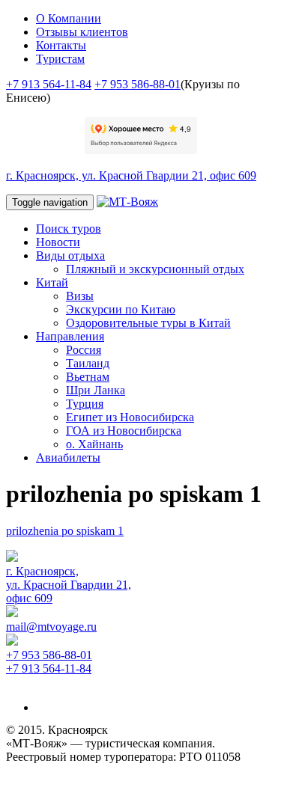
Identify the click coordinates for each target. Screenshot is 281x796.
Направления (70, 336)
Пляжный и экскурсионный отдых (155, 269)
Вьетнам (87, 376)
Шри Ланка (95, 390)
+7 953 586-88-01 (137, 84)
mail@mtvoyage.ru (51, 626)
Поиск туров (68, 228)
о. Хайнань (94, 444)
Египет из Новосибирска (130, 417)
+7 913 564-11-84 (48, 84)
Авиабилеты (68, 457)
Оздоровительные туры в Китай (148, 322)
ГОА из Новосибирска (123, 430)
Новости (58, 242)
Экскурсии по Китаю (120, 309)
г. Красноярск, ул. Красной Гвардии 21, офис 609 (131, 175)
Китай (52, 282)
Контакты (61, 45)
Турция (84, 403)
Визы (80, 296)
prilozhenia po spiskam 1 (65, 530)
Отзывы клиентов (82, 31)
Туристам (60, 58)
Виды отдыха (70, 255)
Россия (83, 349)
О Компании (68, 18)
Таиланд (87, 363)
